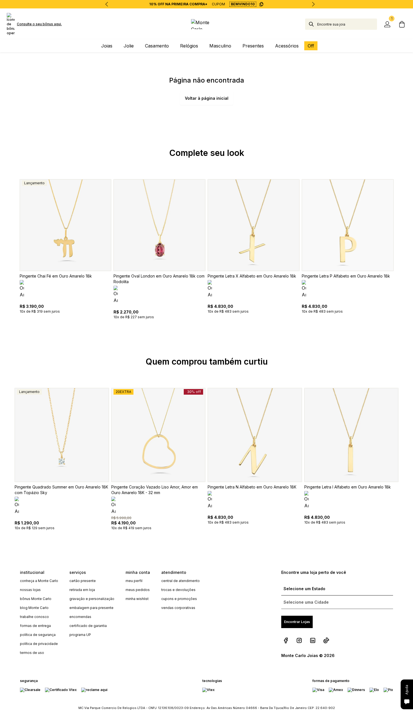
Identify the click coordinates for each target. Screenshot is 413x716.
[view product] (66, 225)
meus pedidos (138, 590)
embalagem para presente (91, 608)
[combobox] (347, 24)
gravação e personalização (91, 599)
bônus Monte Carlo (35, 599)
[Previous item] (106, 4)
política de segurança (38, 635)
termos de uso (32, 653)
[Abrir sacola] (401, 24)
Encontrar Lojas (297, 622)
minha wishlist (137, 599)
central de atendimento (180, 581)
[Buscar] (311, 24)
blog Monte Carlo (34, 608)
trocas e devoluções (178, 590)
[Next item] (313, 4)
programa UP (80, 635)
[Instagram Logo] (299, 640)
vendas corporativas (178, 608)
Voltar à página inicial (206, 98)
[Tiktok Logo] (326, 640)
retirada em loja (82, 590)
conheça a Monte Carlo (39, 581)
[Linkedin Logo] (312, 640)
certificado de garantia (88, 626)
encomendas (80, 617)
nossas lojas (30, 590)
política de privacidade (39, 644)
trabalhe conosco (34, 617)
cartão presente (82, 581)
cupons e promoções (179, 599)
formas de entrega (35, 626)
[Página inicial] (206, 24)
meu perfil (134, 581)
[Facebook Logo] (285, 640)
